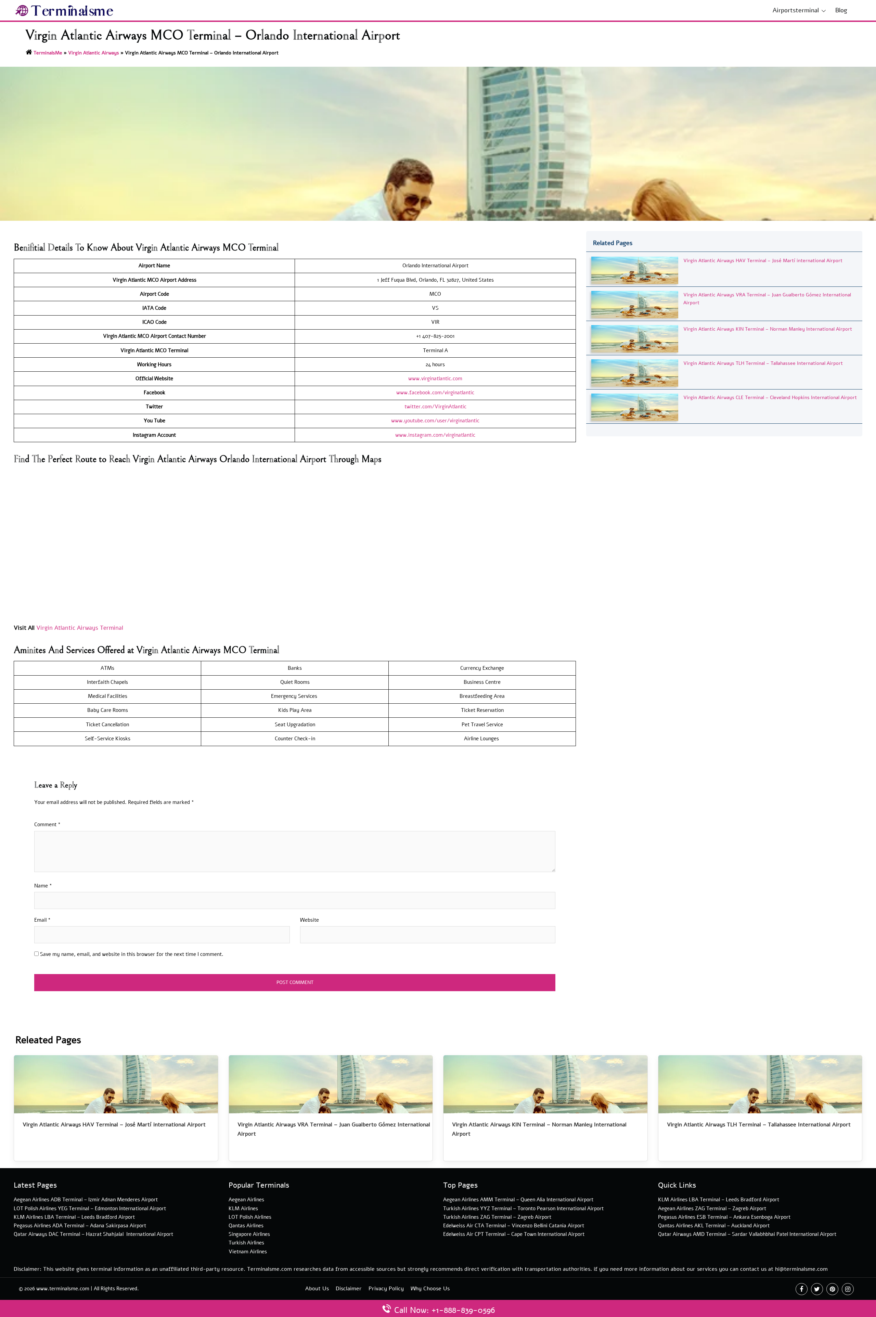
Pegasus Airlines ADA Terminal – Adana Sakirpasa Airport (80, 1225)
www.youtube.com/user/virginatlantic (435, 420)
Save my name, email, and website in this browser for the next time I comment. (131, 954)
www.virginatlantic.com (435, 378)
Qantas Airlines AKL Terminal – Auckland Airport (714, 1225)
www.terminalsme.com (62, 1288)
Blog (841, 10)
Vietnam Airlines (248, 1251)
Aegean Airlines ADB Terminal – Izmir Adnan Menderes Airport (86, 1199)
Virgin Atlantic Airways (93, 53)
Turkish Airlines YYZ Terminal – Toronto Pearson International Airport (523, 1208)
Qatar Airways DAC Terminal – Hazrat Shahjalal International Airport (93, 1234)
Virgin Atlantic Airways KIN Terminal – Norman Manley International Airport (767, 329)
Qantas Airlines (246, 1225)
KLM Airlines (243, 1208)
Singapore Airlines (249, 1234)
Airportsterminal (796, 10)
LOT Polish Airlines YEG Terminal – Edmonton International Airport (90, 1208)
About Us (317, 1288)
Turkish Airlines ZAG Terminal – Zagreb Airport (497, 1217)
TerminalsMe (48, 53)
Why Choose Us (430, 1288)
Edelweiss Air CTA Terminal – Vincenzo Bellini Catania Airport (513, 1225)
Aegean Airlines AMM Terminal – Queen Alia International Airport (518, 1199)
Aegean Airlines (246, 1199)
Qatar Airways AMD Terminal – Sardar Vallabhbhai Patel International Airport (747, 1234)
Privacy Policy (386, 1288)
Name (43, 885)
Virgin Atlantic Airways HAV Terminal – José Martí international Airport (762, 260)
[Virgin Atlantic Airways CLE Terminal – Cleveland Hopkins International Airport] (634, 407)
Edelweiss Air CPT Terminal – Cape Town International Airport (513, 1234)
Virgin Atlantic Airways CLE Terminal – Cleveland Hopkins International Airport (770, 397)
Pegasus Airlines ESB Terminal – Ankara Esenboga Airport (724, 1217)
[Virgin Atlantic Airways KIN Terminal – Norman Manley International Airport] (634, 338)
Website (309, 920)
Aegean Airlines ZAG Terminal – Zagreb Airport (712, 1208)
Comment (47, 824)
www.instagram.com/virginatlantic (435, 435)
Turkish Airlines (246, 1242)
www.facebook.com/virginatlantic (435, 392)
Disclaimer (349, 1288)
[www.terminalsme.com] (64, 10)
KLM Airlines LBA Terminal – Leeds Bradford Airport (74, 1217)
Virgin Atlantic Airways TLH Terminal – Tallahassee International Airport (763, 363)
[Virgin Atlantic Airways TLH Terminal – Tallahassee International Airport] (634, 372)
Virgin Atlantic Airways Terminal (79, 628)
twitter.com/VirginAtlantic (435, 406)
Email (42, 920)
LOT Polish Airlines (250, 1217)
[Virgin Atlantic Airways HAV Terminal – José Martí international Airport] (634, 270)
